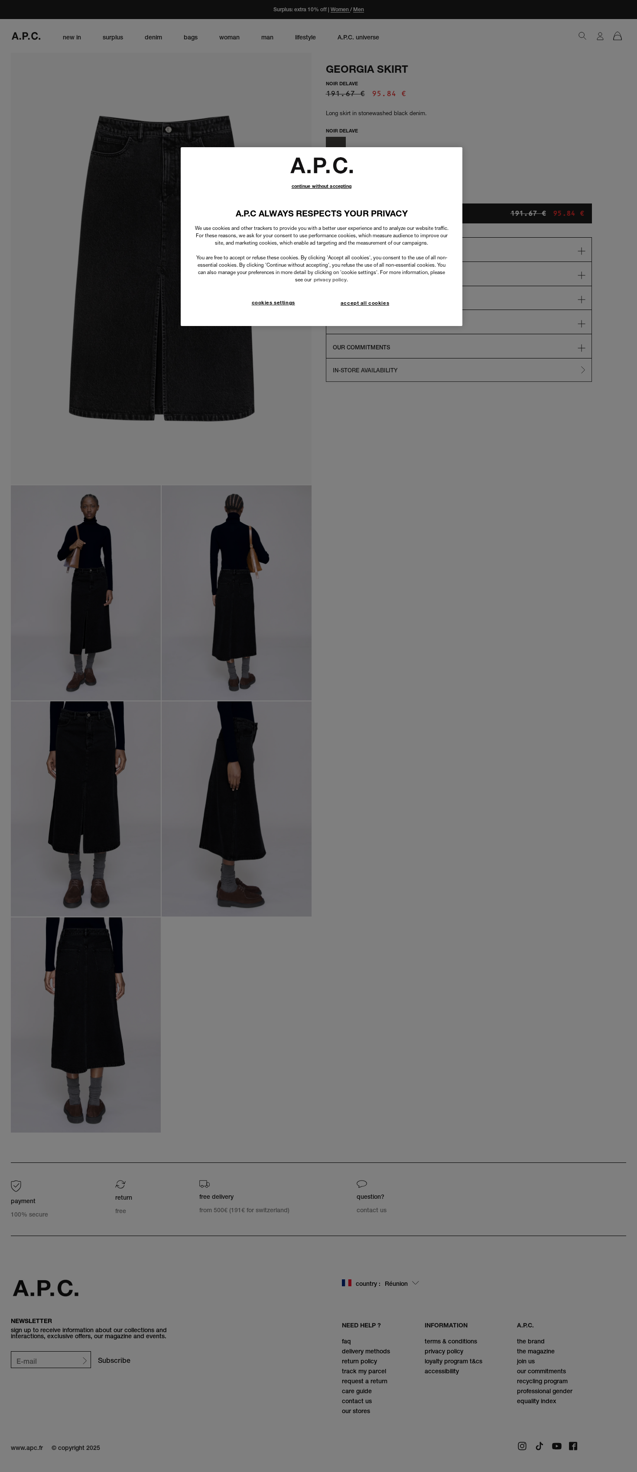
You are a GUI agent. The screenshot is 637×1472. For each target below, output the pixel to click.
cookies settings (273, 303)
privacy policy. (331, 280)
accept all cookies (365, 303)
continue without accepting (322, 186)
